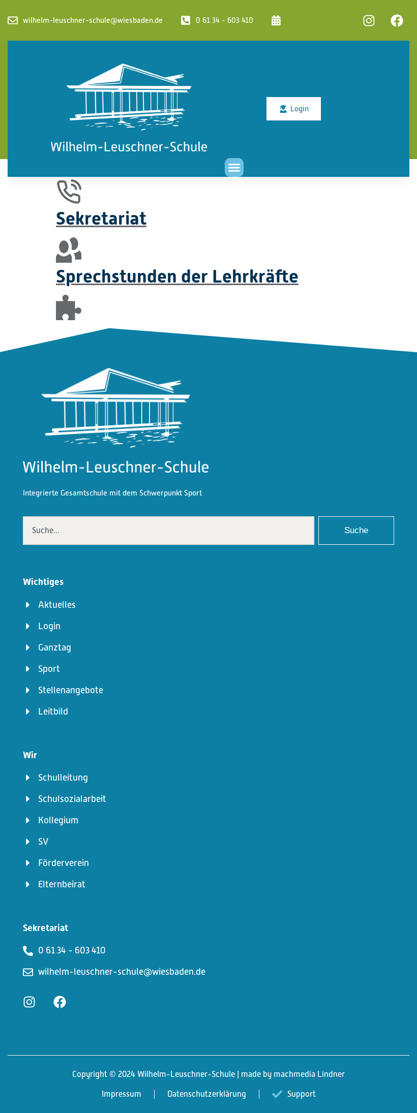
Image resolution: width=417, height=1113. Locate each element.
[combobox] (168, 530)
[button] (234, 167)
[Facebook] (396, 20)
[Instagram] (368, 20)
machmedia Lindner (309, 1074)
